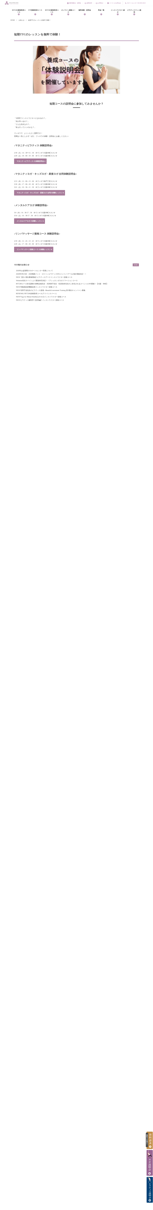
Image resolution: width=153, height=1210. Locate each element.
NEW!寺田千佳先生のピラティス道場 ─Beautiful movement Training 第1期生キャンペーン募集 (50, 290)
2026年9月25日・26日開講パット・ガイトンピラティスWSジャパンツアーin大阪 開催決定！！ (51, 274)
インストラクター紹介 (118, 11)
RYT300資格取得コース (52, 11)
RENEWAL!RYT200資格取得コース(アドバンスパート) (36, 293)
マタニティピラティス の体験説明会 (30, 161)
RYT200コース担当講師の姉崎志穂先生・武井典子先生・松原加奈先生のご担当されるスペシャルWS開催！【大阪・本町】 (62, 284)
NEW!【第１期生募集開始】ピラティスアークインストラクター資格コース (44, 277)
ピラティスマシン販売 (134, 11)
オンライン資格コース (68, 11)
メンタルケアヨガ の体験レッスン (29, 221)
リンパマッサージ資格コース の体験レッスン (34, 249)
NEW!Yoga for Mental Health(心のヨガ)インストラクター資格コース (41, 297)
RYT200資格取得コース (19, 11)
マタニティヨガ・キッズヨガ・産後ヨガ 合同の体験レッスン (39, 193)
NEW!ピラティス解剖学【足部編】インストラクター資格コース (40, 300)
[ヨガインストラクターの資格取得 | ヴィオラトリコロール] (11, 3)
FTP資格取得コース (35, 10)
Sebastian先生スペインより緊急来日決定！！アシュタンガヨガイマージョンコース (47, 280)
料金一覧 (101, 10)
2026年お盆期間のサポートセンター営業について (34, 271)
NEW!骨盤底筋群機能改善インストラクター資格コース (36, 287)
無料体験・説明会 (85, 10)
